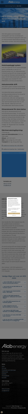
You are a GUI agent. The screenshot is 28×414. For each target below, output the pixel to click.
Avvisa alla (14, 215)
